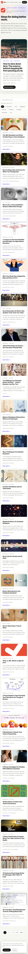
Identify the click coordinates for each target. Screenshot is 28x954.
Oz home (7, 2)
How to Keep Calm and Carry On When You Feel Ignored (14, 171)
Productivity (11, 109)
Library (19, 2)
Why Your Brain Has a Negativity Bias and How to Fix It (14, 277)
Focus (16, 106)
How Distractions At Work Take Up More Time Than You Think (13, 312)
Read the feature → (9, 87)
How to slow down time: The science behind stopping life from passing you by (13, 67)
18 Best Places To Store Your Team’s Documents (12, 802)
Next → (21, 932)
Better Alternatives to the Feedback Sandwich (11, 592)
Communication (9, 106)
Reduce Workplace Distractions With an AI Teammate (14, 418)
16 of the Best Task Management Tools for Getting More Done (14, 910)
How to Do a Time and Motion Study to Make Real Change (13, 205)
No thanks (15, 950)
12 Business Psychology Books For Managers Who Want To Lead (13, 875)
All (2, 106)
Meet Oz (24, 2)
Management (22, 106)
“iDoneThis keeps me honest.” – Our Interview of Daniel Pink (13, 346)
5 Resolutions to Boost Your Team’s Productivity (12, 733)
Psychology (18, 109)
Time (11, 112)
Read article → (6, 149)
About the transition (14, 2)
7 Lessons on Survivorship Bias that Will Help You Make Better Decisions (13, 241)
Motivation (4, 109)
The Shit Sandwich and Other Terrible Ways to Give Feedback (14, 136)
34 (17, 932)
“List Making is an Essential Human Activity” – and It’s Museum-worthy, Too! (12, 382)
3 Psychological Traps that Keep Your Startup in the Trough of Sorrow (14, 697)
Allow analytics (7, 950)
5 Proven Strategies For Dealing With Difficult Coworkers (13, 768)
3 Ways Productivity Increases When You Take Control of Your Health (13, 838)
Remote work (4, 112)
